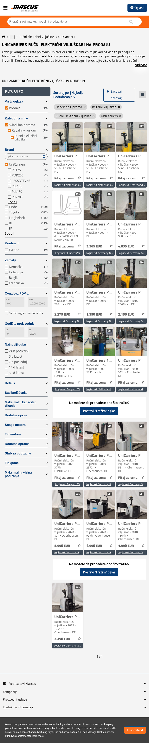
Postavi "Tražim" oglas (99, 411)
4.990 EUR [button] (94, 546)
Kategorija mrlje (16, 118)
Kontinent (12, 243)
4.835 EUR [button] (126, 246)
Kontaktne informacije (18, 707)
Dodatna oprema (17, 444)
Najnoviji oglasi (16, 344)
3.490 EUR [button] (62, 639)
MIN (8, 299)
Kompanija (10, 692)
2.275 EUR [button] (62, 314)
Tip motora (13, 434)
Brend (9, 149)
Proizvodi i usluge (15, 699)
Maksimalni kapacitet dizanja (20, 404)
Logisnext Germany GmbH (101, 253)
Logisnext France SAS (67, 253)
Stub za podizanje (18, 453)
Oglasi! (139, 8)
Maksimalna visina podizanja (18, 474)
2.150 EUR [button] (126, 314)
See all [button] (12, 202)
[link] (67, 137)
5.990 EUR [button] (62, 546)
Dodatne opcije (16, 415)
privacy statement (19, 735)
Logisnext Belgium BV (67, 389)
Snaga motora (15, 424)
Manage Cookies (96, 732)
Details (10, 383)
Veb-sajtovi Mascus (22, 684)
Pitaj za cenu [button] (64, 178)
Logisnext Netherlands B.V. (69, 185)
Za (30, 330)
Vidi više (141, 65)
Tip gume (12, 463)
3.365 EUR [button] (94, 246)
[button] (26, 91)
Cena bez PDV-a (17, 293)
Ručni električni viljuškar (36, 37)
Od (7, 330)
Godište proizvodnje (20, 323)
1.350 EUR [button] (94, 314)
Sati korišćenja (16, 392)
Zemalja (10, 260)
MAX (31, 299)
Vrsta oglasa (14, 101)
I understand (135, 730)
